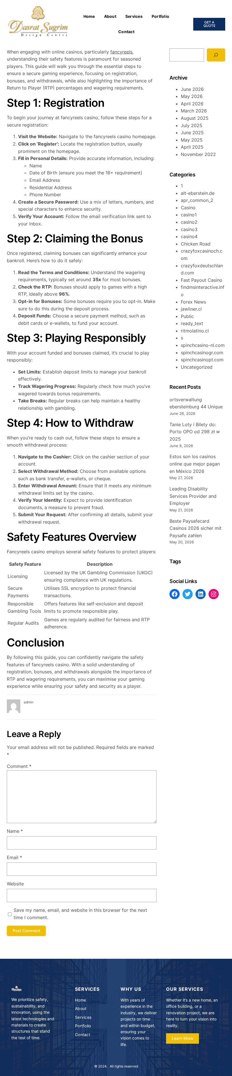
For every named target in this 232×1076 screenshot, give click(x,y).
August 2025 (195, 118)
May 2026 (192, 96)
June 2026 (192, 89)
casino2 (189, 222)
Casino (188, 207)
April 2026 (192, 103)
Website (15, 884)
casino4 (189, 236)
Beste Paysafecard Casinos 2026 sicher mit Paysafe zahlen (195, 528)
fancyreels (121, 52)
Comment (19, 766)
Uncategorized (196, 367)
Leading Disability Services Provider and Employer (192, 496)
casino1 (189, 214)
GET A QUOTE (209, 24)
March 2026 (194, 111)
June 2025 (192, 132)
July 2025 (191, 125)
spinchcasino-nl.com (203, 345)
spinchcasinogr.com (202, 352)
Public (187, 316)
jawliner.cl (191, 309)
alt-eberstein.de (197, 193)
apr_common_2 (197, 200)
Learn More (182, 1038)
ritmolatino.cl (195, 331)
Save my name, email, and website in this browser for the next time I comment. (80, 913)
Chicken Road (195, 244)
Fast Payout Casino (201, 280)
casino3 (189, 229)
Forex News (193, 302)
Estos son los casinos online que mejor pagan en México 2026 (194, 464)
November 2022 (198, 154)
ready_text (192, 323)
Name (15, 831)
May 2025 (192, 140)
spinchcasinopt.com (202, 359)
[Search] (216, 55)
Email (14, 857)
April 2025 (192, 147)
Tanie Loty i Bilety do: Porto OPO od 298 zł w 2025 (194, 432)
